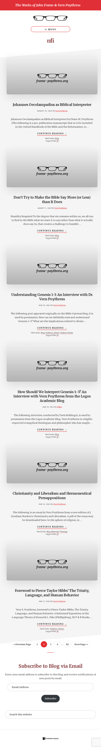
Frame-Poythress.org (50, 18)
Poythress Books (66, 333)
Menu (52, 29)
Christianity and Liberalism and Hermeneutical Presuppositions (52, 495)
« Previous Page (22, 645)
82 (68, 644)
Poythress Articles (52, 333)
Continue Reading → (52, 134)
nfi (58, 141)
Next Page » (81, 645)
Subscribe (50, 698)
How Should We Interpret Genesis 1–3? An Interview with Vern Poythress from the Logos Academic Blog (52, 396)
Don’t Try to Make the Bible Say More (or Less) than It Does (52, 199)
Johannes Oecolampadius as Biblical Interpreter (52, 104)
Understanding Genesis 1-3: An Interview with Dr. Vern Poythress (52, 297)
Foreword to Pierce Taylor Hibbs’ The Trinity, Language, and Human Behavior (52, 592)
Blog (57, 138)
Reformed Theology (59, 531)
